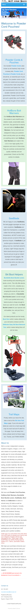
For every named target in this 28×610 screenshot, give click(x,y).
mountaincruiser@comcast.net (8, 592)
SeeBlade (14, 218)
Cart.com (18, 608)
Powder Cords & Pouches (14, 61)
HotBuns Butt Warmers (14, 112)
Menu (4, 4)
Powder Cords (16, 66)
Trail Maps (14, 414)
